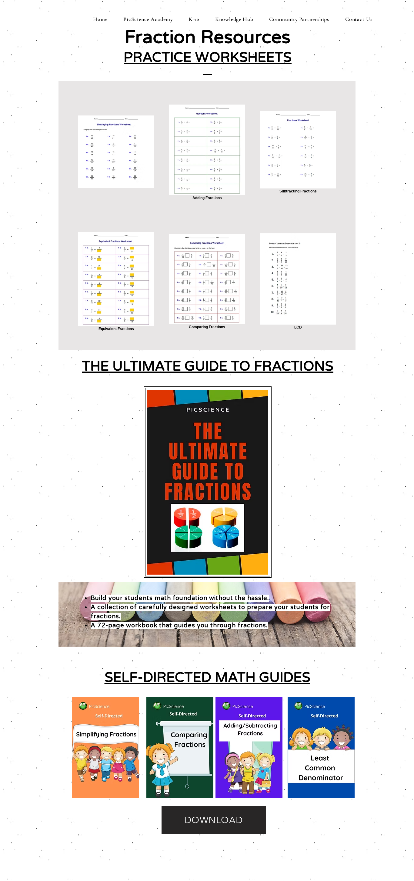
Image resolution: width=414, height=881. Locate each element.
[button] (194, 19)
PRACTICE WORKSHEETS (208, 57)
